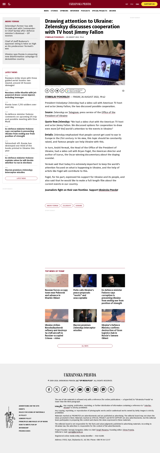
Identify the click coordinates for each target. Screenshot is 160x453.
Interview (74, 11)
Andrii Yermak (52, 206)
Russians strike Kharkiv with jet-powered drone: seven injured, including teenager (21, 95)
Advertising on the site (29, 406)
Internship (23, 428)
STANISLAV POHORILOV (54, 37)
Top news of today (54, 271)
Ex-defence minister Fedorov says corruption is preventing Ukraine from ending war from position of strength (113, 297)
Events (22, 409)
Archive (112, 11)
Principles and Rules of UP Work (33, 421)
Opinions (64, 11)
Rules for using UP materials (32, 412)
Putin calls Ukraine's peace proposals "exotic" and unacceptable (83, 294)
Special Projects (99, 11)
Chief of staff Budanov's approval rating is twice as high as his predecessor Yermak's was (20, 45)
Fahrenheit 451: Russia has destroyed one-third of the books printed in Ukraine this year (19, 147)
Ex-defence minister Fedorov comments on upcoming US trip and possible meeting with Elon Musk (21, 118)
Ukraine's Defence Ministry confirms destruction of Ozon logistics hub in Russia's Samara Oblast (112, 332)
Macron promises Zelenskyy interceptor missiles (84, 328)
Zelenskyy (67, 206)
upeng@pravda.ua (75, 432)
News (46, 11)
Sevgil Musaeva (102, 430)
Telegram (73, 112)
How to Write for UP (28, 425)
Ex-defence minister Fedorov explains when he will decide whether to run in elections (19, 160)
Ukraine (79, 206)
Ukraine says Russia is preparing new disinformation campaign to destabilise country (21, 56)
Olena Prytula (128, 430)
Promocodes (24, 431)
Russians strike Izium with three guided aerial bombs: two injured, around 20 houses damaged (21, 82)
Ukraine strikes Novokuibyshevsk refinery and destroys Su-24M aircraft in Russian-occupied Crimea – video (56, 332)
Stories (54, 11)
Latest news (11, 72)
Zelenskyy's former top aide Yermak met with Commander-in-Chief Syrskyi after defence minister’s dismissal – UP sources (20, 31)
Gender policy (25, 418)
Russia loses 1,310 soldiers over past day (20, 105)
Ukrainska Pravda (108, 190)
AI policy (22, 415)
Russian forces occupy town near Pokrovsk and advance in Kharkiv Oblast (56, 294)
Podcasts (85, 11)
